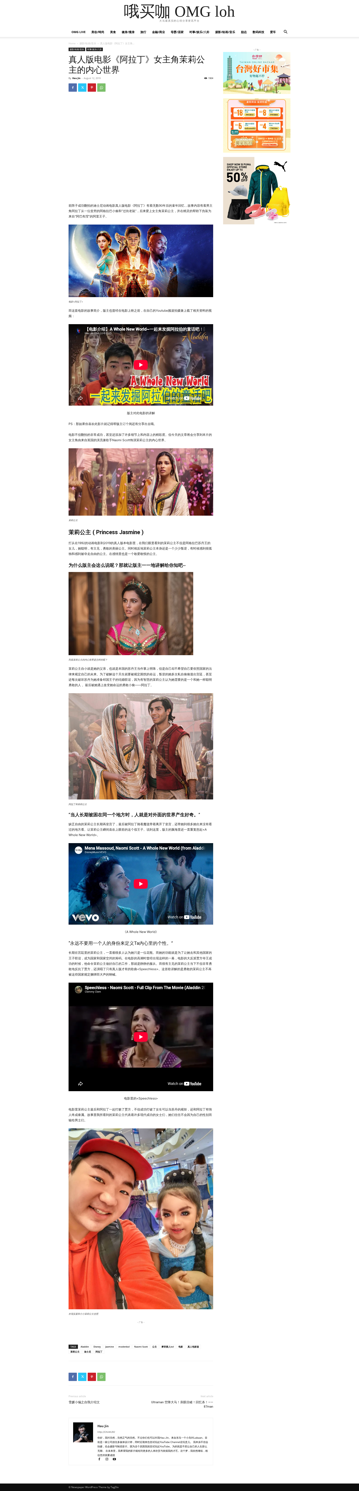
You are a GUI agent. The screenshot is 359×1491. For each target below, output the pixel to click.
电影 (180, 1346)
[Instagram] (108, 1459)
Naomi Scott (141, 1346)
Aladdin (85, 1346)
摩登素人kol (167, 1346)
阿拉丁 (99, 1351)
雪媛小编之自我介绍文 (84, 1402)
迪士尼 (87, 1351)
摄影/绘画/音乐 (225, 32)
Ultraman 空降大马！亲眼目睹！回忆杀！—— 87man (182, 1404)
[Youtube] (115, 1459)
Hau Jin (76, 78)
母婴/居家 (177, 32)
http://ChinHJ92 (106, 1431)
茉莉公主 (75, 1351)
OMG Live (78, 32)
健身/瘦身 (128, 32)
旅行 (143, 32)
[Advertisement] (140, 192)
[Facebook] (73, 87)
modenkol (124, 1346)
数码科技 (258, 32)
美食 (113, 32)
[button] (285, 32)
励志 (244, 32)
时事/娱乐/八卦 (199, 32)
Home (72, 43)
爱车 (273, 32)
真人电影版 (193, 1346)
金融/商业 (158, 32)
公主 (154, 1346)
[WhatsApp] (101, 87)
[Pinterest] (92, 87)
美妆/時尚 (97, 32)
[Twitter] (82, 87)
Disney (97, 1346)
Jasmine (109, 1346)
